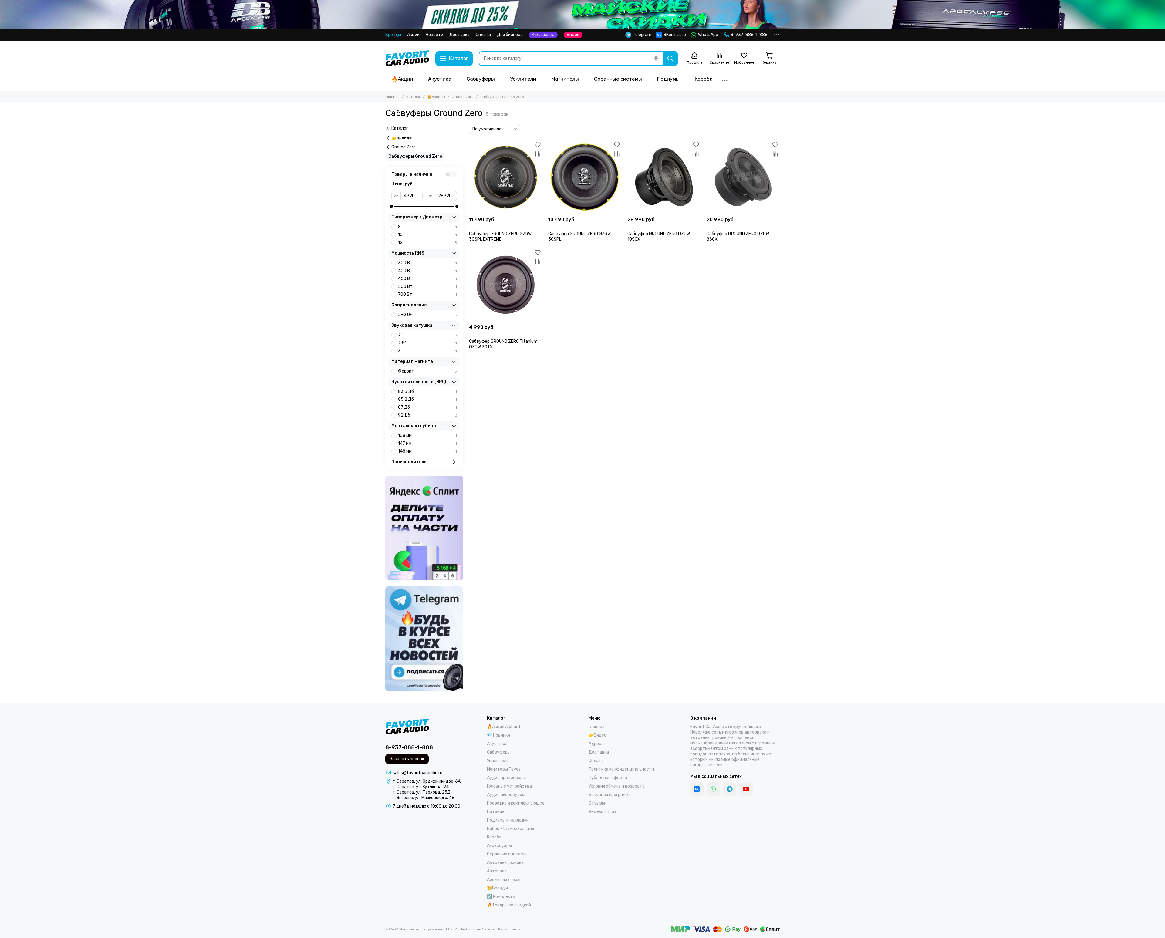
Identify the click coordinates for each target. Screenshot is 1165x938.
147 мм (427, 443)
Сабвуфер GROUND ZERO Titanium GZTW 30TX (503, 344)
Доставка (459, 34)
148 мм (427, 451)
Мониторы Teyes (504, 769)
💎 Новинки (498, 735)
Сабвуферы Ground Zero (415, 156)
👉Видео (597, 735)
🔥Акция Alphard (503, 726)
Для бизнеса (510, 34)
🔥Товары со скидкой (509, 905)
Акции (413, 34)
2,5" (427, 343)
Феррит (427, 371)
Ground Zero (463, 97)
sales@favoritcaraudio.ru (417, 772)
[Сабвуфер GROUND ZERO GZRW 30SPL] (584, 177)
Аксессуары (499, 845)
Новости (434, 34)
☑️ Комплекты (501, 896)
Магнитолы (565, 79)
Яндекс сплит (603, 811)
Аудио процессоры (506, 777)
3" (427, 350)
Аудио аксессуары (506, 794)
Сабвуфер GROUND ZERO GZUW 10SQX (658, 236)
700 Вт (427, 294)
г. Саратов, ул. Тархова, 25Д (422, 792)
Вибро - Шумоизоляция (510, 828)
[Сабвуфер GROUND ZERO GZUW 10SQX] (664, 177)
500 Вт (427, 286)
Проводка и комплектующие (516, 803)
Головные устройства (509, 786)
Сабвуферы (481, 79)
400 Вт (427, 270)
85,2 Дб (427, 399)
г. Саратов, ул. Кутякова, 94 (421, 786)
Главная (392, 97)
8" (427, 226)
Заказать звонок (407, 758)
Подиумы (668, 79)
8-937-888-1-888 (749, 34)
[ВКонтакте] (697, 789)
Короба (704, 79)
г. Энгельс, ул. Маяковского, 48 (423, 797)
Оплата (483, 34)
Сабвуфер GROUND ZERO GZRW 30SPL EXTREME (500, 236)
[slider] (391, 206)
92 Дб (427, 415)
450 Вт (427, 278)
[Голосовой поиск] (656, 58)
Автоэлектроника (505, 862)
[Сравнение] (537, 154)
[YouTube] (746, 789)
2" (427, 335)
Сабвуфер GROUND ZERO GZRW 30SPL (579, 236)
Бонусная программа (610, 794)
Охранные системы (618, 79)
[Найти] (670, 58)
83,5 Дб (427, 391)
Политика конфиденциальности (621, 769)
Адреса (596, 743)
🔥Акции (402, 79)
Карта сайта (509, 929)
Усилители (523, 79)
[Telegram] (729, 789)
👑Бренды (436, 97)
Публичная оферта (608, 777)
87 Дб (427, 407)
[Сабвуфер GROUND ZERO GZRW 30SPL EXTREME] (505, 177)
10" (427, 234)
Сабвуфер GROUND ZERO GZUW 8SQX (738, 236)
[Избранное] (537, 145)
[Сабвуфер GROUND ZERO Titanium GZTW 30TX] (505, 284)
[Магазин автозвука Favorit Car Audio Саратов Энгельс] (407, 58)
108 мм (427, 435)
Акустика (439, 79)
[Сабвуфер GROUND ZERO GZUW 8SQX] (743, 177)
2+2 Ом (427, 314)
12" (427, 242)
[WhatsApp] (713, 789)
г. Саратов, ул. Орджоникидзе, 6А (427, 781)
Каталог (413, 97)
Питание (496, 811)
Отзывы (597, 803)
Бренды (393, 34)
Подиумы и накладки (508, 820)
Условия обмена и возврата (617, 786)
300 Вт (427, 262)
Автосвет (497, 871)
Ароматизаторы (503, 879)
